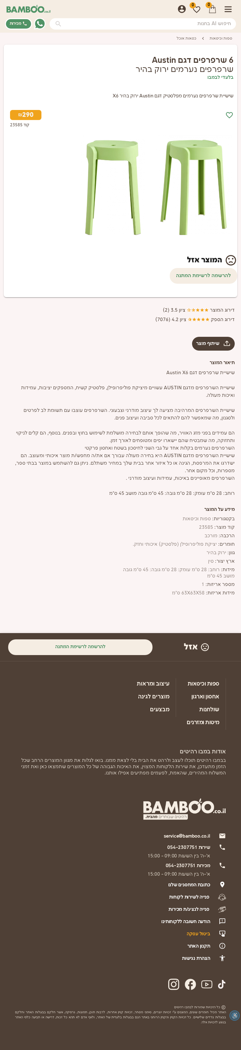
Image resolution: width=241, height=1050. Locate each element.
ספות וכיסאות (221, 38)
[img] (194, 186)
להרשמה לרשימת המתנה (203, 275)
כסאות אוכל (186, 38)
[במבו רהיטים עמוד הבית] (28, 9)
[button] (58, 24)
